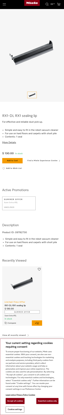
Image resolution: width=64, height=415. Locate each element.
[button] (10, 4)
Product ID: (8, 232)
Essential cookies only (47, 401)
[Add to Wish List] (39, 269)
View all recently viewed (14, 335)
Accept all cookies (15, 401)
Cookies (31, 395)
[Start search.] (47, 4)
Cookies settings (15, 409)
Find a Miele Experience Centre (42, 161)
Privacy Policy (22, 395)
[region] (32, 376)
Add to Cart (12, 161)
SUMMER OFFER (22, 312)
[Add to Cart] (37, 323)
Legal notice (11, 395)
